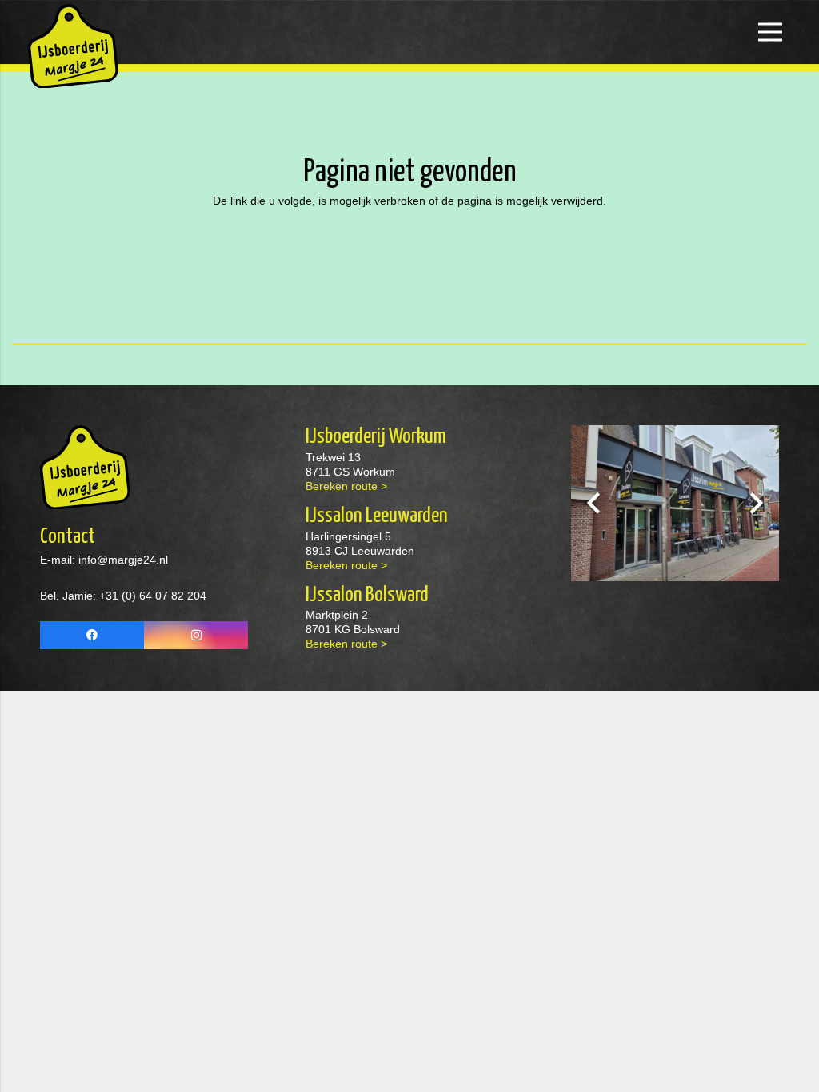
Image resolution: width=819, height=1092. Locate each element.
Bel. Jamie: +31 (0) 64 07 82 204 (123, 595)
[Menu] (770, 32)
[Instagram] (196, 635)
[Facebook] (92, 635)
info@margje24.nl (121, 559)
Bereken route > (346, 486)
